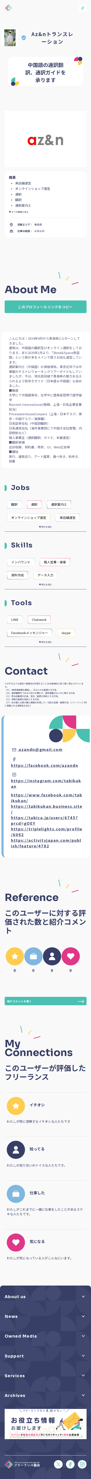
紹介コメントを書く (19, 1001)
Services (15, 1375)
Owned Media (21, 1336)
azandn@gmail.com (41, 749)
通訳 (34, 504)
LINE (14, 619)
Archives (15, 1395)
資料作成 (17, 575)
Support (14, 1356)
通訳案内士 (59, 504)
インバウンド (20, 562)
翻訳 (14, 504)
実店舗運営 (68, 517)
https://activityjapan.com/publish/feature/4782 (46, 842)
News (11, 1316)
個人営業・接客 (55, 562)
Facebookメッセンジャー (29, 633)
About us (15, 1296)
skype (66, 633)
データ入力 (45, 575)
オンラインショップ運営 (28, 517)
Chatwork (39, 619)
